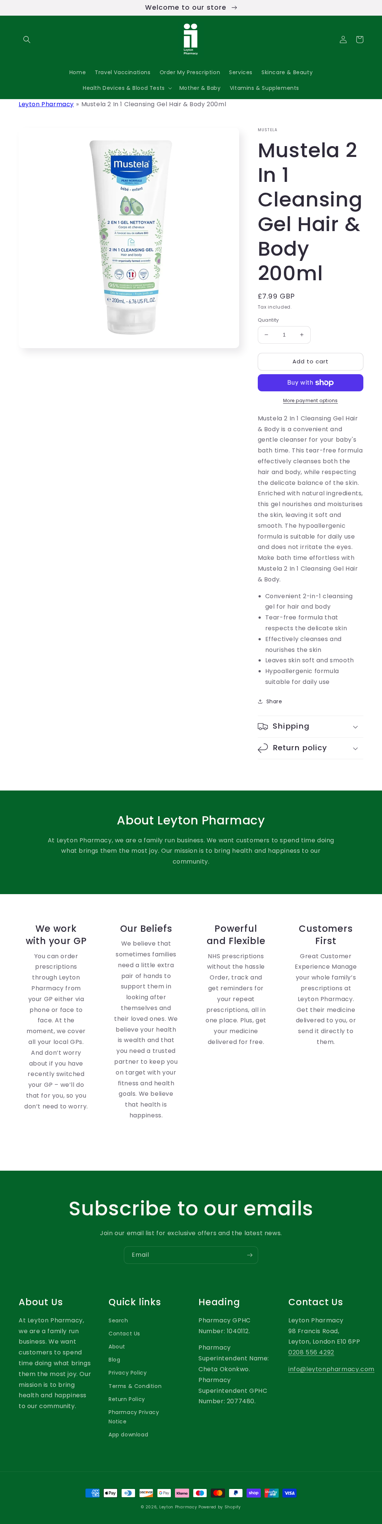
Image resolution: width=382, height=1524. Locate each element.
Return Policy (127, 1399)
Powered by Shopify (219, 1507)
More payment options (310, 400)
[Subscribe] (249, 1255)
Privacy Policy (128, 1372)
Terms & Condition (135, 1386)
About (117, 1346)
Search (118, 1320)
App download (128, 1434)
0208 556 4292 (311, 1352)
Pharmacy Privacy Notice (134, 1416)
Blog (114, 1359)
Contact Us (124, 1333)
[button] (27, 39)
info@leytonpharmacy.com (331, 1369)
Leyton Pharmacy (46, 104)
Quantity (268, 320)
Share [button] (274, 701)
